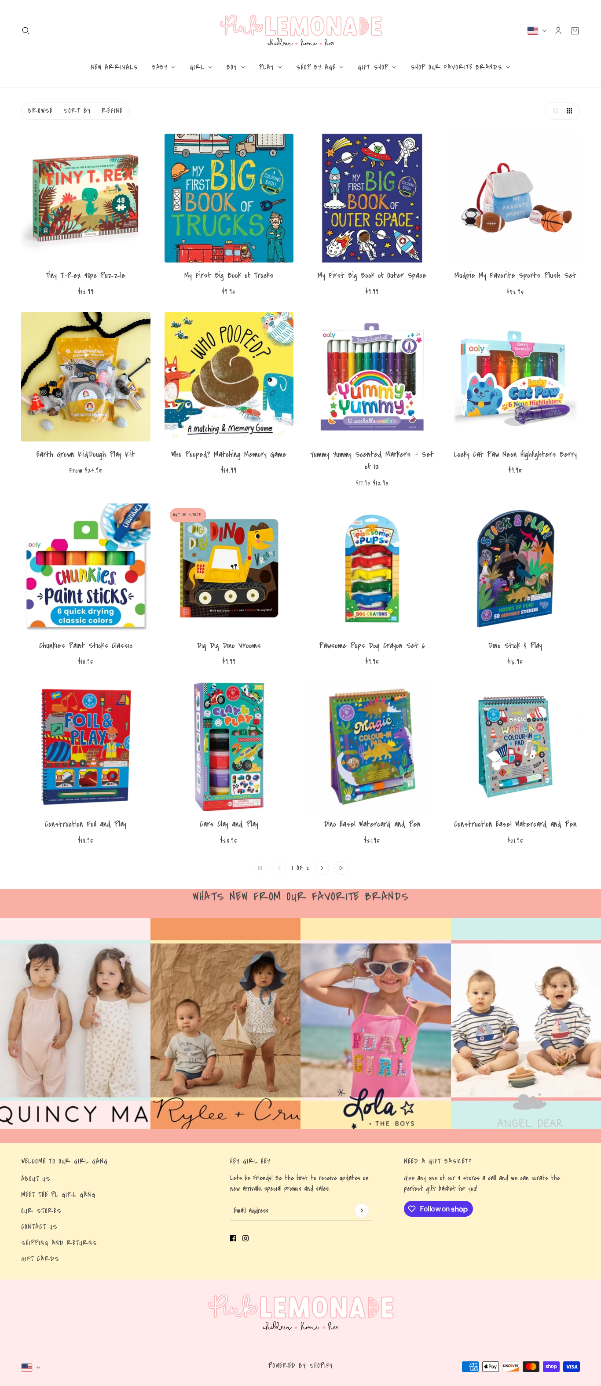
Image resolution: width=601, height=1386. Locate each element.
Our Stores (41, 1211)
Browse (40, 111)
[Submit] (361, 1210)
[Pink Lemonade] (300, 30)
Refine (112, 111)
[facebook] (233, 1238)
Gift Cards (40, 1259)
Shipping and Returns (59, 1243)
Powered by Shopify (300, 1366)
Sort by (77, 111)
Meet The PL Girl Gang (58, 1195)
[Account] (558, 31)
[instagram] (245, 1238)
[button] (553, 111)
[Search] (26, 31)
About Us (36, 1179)
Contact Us (39, 1227)
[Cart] (575, 31)
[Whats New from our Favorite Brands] (75, 1023)
